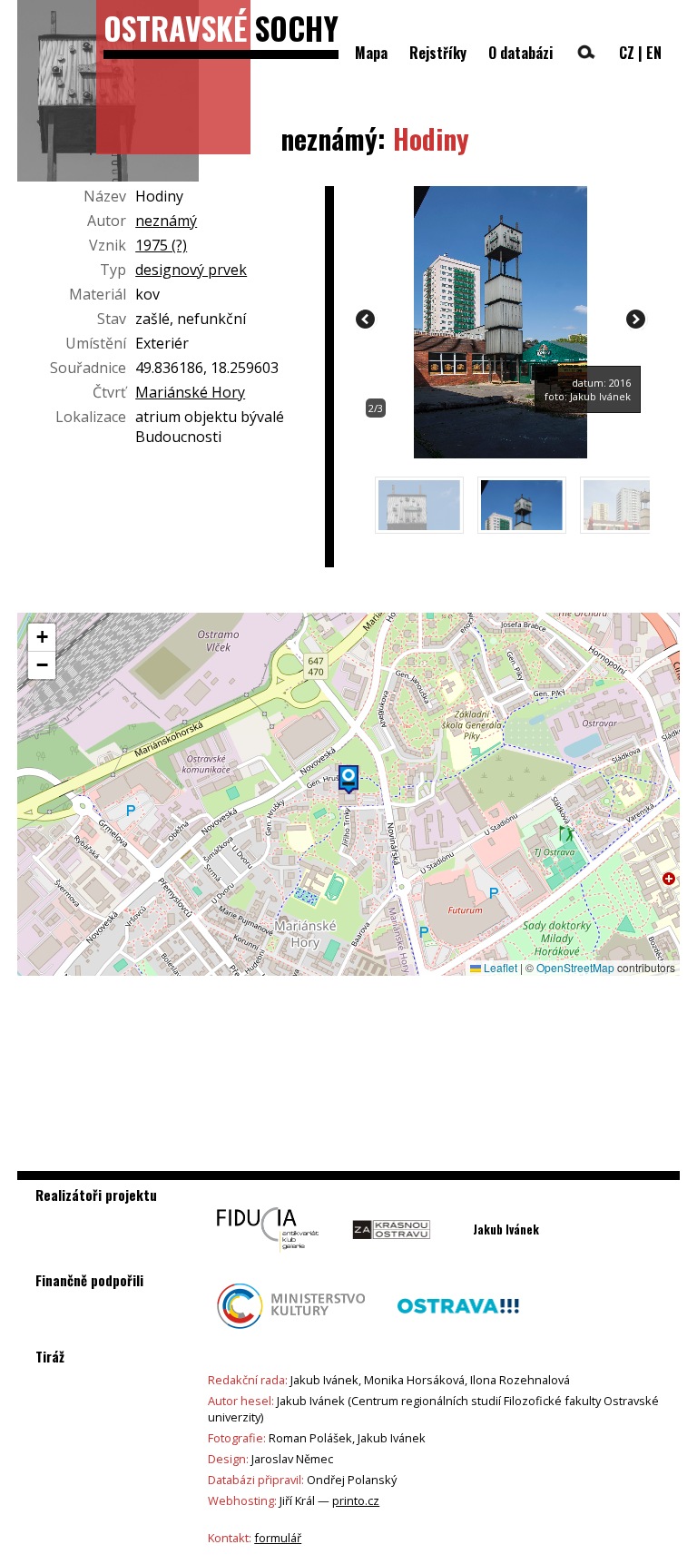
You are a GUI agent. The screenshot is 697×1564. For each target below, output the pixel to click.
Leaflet (499, 967)
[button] (348, 779)
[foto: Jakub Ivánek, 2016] (501, 453)
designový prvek (191, 270)
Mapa (371, 53)
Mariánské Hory (190, 392)
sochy (221, 28)
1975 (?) (161, 245)
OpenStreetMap (575, 967)
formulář (277, 1538)
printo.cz (355, 1500)
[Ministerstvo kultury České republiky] (291, 1333)
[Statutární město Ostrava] (458, 1333)
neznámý (166, 221)
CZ (626, 53)
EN (654, 53)
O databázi (520, 53)
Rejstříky (437, 53)
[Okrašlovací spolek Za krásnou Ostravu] (391, 1257)
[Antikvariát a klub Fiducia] (268, 1257)
